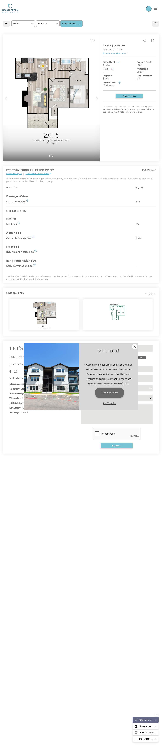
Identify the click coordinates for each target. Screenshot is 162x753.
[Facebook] (10, 371)
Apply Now (129, 96)
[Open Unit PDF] (152, 41)
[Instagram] (15, 371)
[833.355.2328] (149, 9)
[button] (27, 200)
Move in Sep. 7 (14, 173)
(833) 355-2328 (19, 364)
